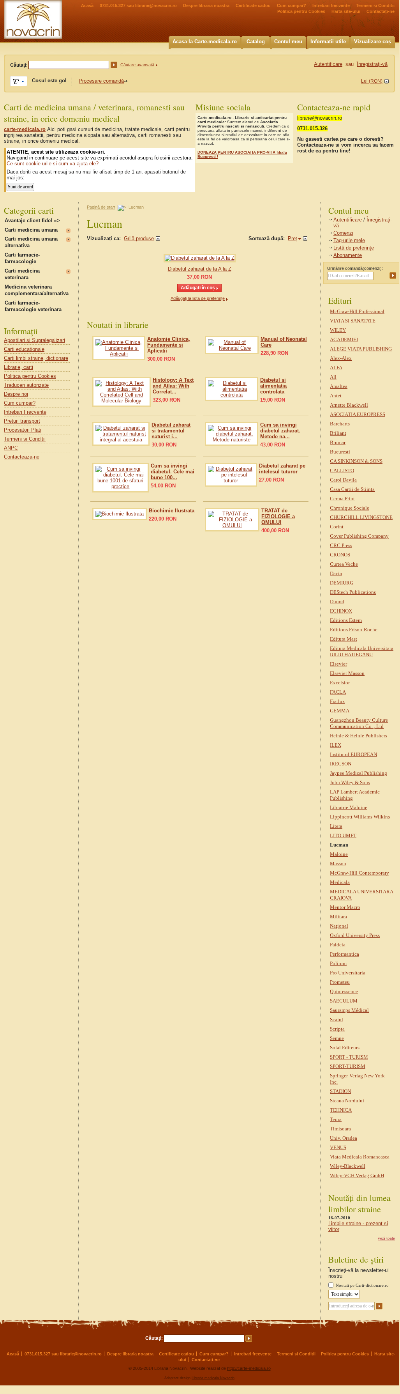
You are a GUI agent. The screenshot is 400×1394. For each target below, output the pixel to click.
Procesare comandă (101, 81)
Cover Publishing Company (359, 536)
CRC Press (341, 545)
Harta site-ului (345, 11)
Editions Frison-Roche (353, 629)
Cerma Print (342, 498)
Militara (338, 916)
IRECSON (340, 764)
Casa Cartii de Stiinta (352, 489)
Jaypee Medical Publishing (358, 773)
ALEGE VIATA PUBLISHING (361, 349)
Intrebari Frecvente (25, 412)
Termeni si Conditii (375, 5)
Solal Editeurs (344, 1047)
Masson (338, 863)
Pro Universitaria (347, 973)
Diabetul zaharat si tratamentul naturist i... (171, 430)
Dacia (336, 573)
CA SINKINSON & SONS (356, 461)
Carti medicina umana (31, 230)
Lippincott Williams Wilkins (360, 817)
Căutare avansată (137, 64)
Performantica (344, 954)
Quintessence (344, 991)
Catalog (256, 41)
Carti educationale (24, 349)
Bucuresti (340, 452)
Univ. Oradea (343, 1138)
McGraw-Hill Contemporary (359, 873)
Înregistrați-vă (372, 64)
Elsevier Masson (347, 673)
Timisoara (340, 1129)
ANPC (11, 448)
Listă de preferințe (353, 248)
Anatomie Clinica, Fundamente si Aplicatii (168, 345)
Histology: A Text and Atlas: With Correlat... (173, 386)
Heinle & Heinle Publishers (358, 736)
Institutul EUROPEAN (353, 754)
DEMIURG (341, 583)
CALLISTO (342, 470)
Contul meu (288, 41)
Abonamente (347, 255)
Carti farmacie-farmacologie (22, 258)
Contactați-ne (381, 11)
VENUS (338, 1147)
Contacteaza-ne (21, 457)
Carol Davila (343, 480)
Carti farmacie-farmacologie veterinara (33, 306)
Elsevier (338, 664)
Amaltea (338, 386)
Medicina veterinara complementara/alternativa (37, 290)
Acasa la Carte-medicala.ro (205, 41)
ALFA (336, 367)
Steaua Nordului (347, 1101)
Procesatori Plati (22, 430)
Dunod (337, 601)
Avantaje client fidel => (32, 220)
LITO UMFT (343, 835)
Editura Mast (343, 639)
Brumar (337, 442)
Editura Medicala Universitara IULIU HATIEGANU (361, 651)
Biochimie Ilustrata (171, 511)
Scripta (337, 1029)
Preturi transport (22, 421)
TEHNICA (341, 1110)
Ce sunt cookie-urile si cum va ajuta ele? (53, 164)
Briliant (338, 433)
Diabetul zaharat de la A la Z (199, 269)
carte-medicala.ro (25, 129)
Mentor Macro (345, 907)
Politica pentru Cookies (301, 11)
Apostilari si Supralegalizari (34, 340)
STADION (340, 1091)
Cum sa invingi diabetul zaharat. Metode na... (280, 430)
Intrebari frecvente (331, 5)
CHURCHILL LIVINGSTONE (361, 517)
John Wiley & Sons (350, 782)
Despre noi (16, 394)
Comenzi (343, 233)
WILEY (338, 330)
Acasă (87, 5)
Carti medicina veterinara (22, 274)
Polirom (338, 963)
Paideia (337, 945)
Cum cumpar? (291, 5)
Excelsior (340, 682)
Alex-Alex (341, 358)
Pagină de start (101, 207)
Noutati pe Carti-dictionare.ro (362, 1285)
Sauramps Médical (349, 1010)
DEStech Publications (353, 592)
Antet (336, 396)
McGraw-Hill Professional (357, 311)
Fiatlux (337, 701)
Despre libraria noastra (206, 5)
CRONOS (340, 555)
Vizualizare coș (372, 41)
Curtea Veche (344, 564)
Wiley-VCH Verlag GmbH (357, 1175)
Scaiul (336, 1019)
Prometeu (340, 982)
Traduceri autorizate (26, 385)
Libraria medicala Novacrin (213, 1378)
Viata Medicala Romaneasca (359, 1157)
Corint (337, 527)
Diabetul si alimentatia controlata (273, 386)
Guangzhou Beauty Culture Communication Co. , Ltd (359, 723)
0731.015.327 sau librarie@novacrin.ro (138, 5)
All (333, 377)
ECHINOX (341, 611)
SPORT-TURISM (347, 1066)
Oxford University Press (355, 935)
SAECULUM (344, 1001)
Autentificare (347, 220)
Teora (336, 1119)
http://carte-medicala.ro (249, 1368)
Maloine (339, 854)
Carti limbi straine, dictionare (36, 358)
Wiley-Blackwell (347, 1166)
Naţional (339, 926)
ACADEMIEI (344, 339)
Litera (336, 826)
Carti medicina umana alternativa (31, 242)
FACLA (338, 692)
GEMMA (339, 711)
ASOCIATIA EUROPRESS (357, 414)
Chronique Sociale (349, 508)
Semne (337, 1038)
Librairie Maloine (348, 807)
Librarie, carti (18, 367)
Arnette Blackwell (349, 405)
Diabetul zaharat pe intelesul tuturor (282, 469)
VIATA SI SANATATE (352, 321)
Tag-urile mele (349, 240)
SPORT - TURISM (349, 1057)
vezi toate (386, 1238)
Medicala (340, 882)
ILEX (335, 745)
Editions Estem (346, 620)
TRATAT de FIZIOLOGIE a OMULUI (278, 516)
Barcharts (340, 424)
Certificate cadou (253, 5)
